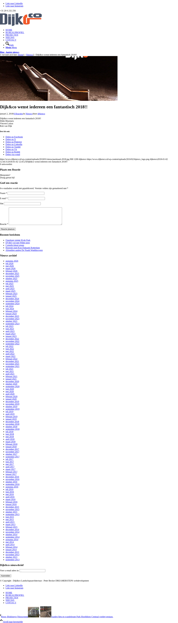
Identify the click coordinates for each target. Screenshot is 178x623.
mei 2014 (10, 542)
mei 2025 (10, 286)
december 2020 (12, 381)
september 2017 (12, 457)
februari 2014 (11, 547)
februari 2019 (11, 416)
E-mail (4, 198)
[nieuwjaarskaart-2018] (59, 100)
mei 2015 (10, 519)
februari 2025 (11, 293)
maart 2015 (10, 524)
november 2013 (12, 554)
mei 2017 (10, 464)
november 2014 (12, 532)
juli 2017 (9, 459)
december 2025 (12, 273)
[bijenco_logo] (21, 25)
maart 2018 (10, 441)
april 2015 (10, 522)
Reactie (4, 224)
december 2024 (12, 298)
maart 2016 (10, 499)
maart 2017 (10, 469)
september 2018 (12, 429)
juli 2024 (9, 306)
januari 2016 (11, 504)
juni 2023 (10, 329)
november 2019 (12, 404)
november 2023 (12, 318)
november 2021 (12, 364)
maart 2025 (10, 291)
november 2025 (12, 276)
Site (1, 203)
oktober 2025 (11, 278)
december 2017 (12, 449)
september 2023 (12, 324)
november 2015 (12, 509)
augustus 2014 (12, 539)
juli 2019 (9, 411)
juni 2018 (10, 434)
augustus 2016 (12, 487)
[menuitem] (92, 30)
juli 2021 (9, 369)
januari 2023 (11, 336)
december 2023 (12, 316)
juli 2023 (9, 326)
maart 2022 (10, 356)
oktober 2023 (11, 321)
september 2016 (12, 484)
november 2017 (12, 452)
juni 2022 (10, 349)
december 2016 (12, 477)
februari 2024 (11, 311)
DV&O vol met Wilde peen (18, 243)
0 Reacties (18, 114)
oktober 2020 (11, 384)
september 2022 (12, 344)
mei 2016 (10, 494)
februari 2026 (11, 271)
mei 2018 (10, 436)
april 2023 (10, 331)
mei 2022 (10, 351)
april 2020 (10, 394)
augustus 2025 (12, 281)
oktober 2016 (11, 482)
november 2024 (12, 301)
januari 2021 (11, 379)
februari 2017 (11, 472)
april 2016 (10, 497)
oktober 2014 (11, 534)
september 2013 (12, 559)
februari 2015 (11, 527)
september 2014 (12, 537)
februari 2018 (11, 444)
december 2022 (12, 339)
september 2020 (12, 386)
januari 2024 (11, 313)
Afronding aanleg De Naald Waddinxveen (24, 250)
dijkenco (41, 114)
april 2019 (10, 414)
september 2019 (12, 409)
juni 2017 (10, 462)
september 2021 (12, 366)
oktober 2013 (11, 557)
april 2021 (10, 374)
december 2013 (12, 552)
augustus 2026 (12, 261)
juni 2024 (10, 308)
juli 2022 (9, 346)
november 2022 (12, 341)
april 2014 (10, 544)
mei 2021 (10, 371)
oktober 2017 (11, 454)
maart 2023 (10, 334)
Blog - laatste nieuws (9, 52)
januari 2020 (11, 399)
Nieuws (29, 114)
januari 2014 (11, 549)
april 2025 (10, 288)
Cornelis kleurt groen (15, 245)
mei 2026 (10, 266)
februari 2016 (11, 502)
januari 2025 (11, 296)
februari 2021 (11, 376)
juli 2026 (9, 263)
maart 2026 (10, 268)
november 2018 (12, 424)
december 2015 (12, 507)
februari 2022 (11, 359)
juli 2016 (9, 489)
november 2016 (12, 479)
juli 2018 (9, 431)
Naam (3, 193)
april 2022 (10, 354)
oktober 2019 (11, 406)
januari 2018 (11, 446)
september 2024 (12, 303)
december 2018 (12, 421)
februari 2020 (11, 396)
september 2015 (12, 514)
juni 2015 (10, 517)
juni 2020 (10, 389)
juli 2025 (9, 283)
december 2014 (12, 529)
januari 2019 (11, 419)
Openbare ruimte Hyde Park (18, 240)
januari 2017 (11, 474)
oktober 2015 (11, 512)
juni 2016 (10, 492)
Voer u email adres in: (10, 570)
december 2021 (12, 361)
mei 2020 (10, 391)
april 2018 (10, 439)
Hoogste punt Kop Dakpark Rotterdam (23, 248)
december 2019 (12, 401)
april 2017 (10, 467)
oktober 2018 (11, 426)
